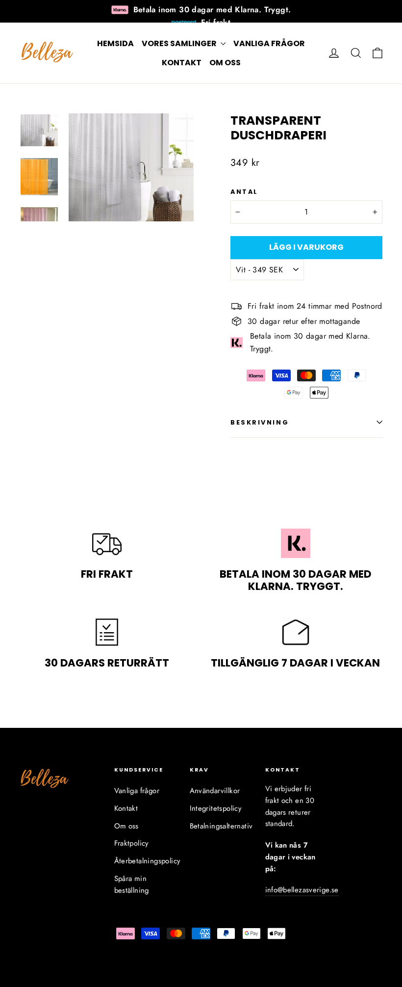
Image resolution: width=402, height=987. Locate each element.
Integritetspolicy (216, 808)
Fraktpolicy (131, 843)
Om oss (225, 62)
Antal (244, 191)
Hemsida (115, 43)
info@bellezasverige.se (302, 889)
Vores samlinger (180, 43)
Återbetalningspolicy (144, 860)
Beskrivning (259, 422)
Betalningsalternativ (220, 826)
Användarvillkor (215, 790)
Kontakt (181, 62)
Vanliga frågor (269, 43)
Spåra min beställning (131, 884)
